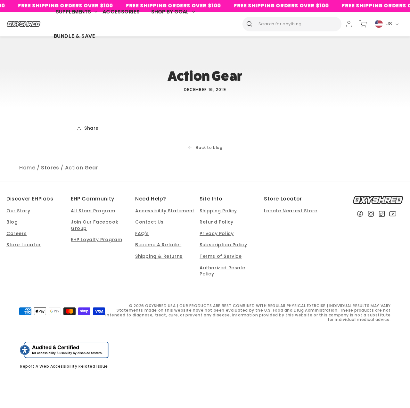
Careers (16, 233)
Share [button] (91, 128)
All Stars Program (93, 211)
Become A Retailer (158, 244)
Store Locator (23, 244)
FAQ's (142, 233)
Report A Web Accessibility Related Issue (64, 366)
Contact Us (149, 222)
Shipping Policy (218, 211)
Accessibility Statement (164, 211)
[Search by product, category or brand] (249, 24)
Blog (12, 222)
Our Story (18, 211)
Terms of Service (221, 256)
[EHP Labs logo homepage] (23, 24)
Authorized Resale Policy (222, 271)
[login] (349, 24)
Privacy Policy (217, 233)
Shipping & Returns (159, 256)
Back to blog (209, 147)
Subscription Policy (223, 244)
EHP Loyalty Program (96, 239)
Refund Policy (217, 222)
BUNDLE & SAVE (74, 36)
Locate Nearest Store (290, 211)
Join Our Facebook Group (94, 225)
